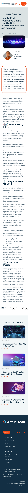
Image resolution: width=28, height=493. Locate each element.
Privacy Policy (9, 459)
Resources (6, 14)
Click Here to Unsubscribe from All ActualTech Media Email (12, 470)
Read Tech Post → (6, 349)
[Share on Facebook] (9, 308)
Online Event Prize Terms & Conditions (13, 456)
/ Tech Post (17, 14)
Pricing (17, 3)
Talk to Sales (23, 4)
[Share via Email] (17, 308)
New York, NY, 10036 (19, 485)
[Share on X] (13, 308)
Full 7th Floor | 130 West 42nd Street (16, 483)
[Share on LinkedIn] (22, 308)
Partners (7, 444)
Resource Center (10, 446)
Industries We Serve (11, 441)
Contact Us (6, 432)
